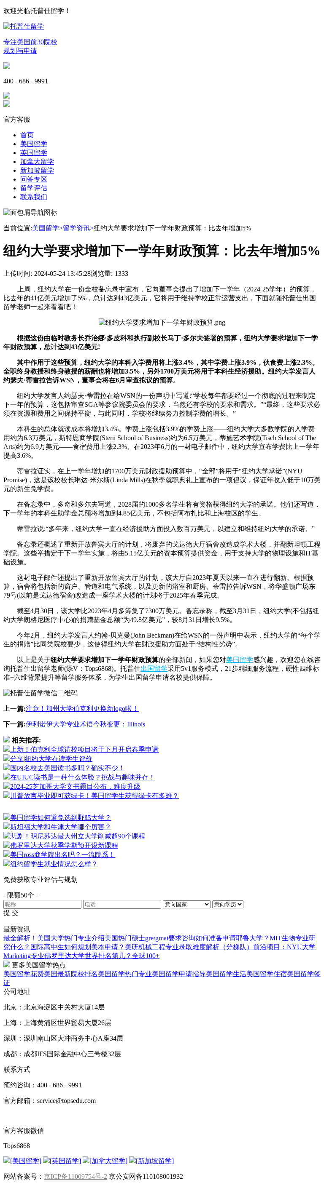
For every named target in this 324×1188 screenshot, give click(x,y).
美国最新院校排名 (71, 973)
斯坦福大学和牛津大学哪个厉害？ (60, 826)
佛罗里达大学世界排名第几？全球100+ (101, 955)
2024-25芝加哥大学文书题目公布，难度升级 (75, 786)
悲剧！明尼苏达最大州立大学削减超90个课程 (77, 836)
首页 (27, 135)
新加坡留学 (37, 170)
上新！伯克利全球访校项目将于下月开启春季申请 (84, 749)
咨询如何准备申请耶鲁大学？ (226, 938)
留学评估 (33, 188)
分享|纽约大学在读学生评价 (51, 758)
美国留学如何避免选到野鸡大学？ (60, 817)
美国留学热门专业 (125, 973)
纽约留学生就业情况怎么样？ (54, 864)
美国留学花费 (23, 973)
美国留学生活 (226, 973)
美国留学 (33, 143)
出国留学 (153, 668)
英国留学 (33, 152)
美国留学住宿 (266, 973)
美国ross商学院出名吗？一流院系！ (62, 854)
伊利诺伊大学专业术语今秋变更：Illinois (85, 724)
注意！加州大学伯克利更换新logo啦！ (82, 708)
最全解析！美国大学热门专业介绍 (54, 938)
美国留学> (47, 228)
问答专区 (33, 179)
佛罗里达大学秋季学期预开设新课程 (64, 845)
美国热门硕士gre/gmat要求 (143, 938)
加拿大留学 (37, 161)
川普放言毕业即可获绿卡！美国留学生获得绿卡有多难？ (94, 795)
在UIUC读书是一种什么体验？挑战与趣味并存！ (82, 777)
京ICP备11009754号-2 (75, 1176)
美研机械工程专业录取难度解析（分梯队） (189, 946)
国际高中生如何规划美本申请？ (77, 946)
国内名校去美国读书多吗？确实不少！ (67, 768)
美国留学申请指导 (179, 973)
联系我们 (33, 196)
